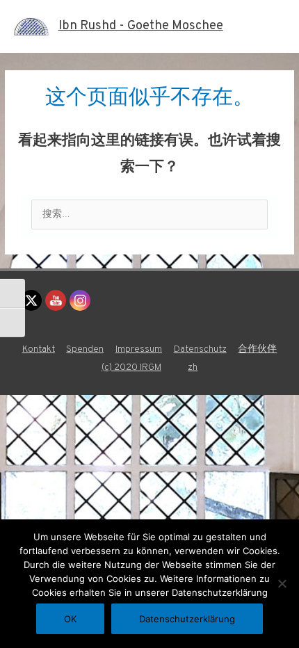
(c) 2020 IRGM (131, 367)
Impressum (138, 349)
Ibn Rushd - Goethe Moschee (140, 26)
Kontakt (38, 349)
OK (70, 618)
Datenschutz (200, 349)
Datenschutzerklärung (187, 618)
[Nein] (282, 583)
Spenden (85, 349)
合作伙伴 (257, 349)
